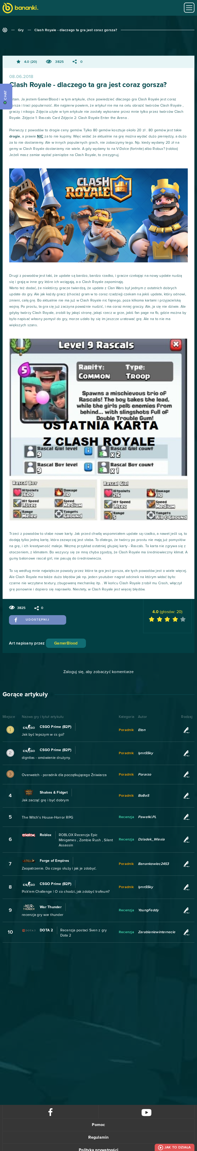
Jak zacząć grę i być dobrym (45, 800)
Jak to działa (177, 1147)
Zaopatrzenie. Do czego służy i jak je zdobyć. (59, 868)
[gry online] (20, 8)
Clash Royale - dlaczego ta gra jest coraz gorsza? (75, 30)
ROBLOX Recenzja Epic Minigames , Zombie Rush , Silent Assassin (86, 840)
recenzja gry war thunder (42, 915)
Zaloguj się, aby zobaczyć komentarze (98, 672)
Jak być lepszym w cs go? (43, 734)
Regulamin (98, 1137)
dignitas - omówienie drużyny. (46, 758)
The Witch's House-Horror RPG (47, 817)
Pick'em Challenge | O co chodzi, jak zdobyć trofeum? (66, 892)
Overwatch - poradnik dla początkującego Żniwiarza (64, 775)
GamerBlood (66, 643)
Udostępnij (38, 619)
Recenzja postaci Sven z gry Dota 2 (83, 933)
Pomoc (98, 1125)
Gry (21, 30)
